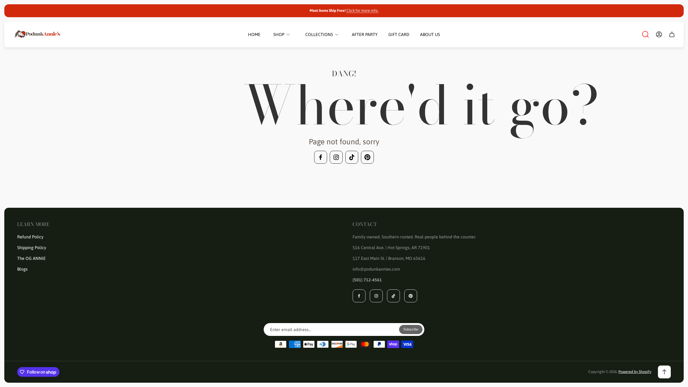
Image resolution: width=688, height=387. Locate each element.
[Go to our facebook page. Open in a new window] (320, 157)
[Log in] (659, 34)
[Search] (645, 34)
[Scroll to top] (664, 372)
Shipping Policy (31, 247)
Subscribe (410, 329)
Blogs (22, 269)
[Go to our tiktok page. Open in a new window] (351, 157)
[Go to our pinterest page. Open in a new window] (367, 157)
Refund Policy (30, 236)
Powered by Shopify (634, 372)
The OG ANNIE (31, 258)
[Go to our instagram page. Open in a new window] (336, 157)
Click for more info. (362, 10)
